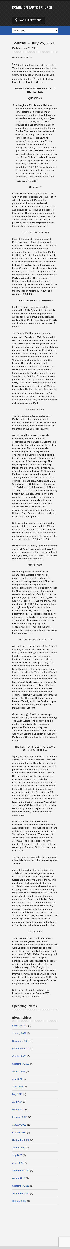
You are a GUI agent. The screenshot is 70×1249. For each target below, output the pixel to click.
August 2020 (18, 1147)
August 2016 (18, 1178)
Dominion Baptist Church (32, 7)
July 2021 (17, 1079)
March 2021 (18, 1109)
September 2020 (20, 1140)
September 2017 (20, 1170)
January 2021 (19, 1124)
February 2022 (20, 1025)
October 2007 (19, 1201)
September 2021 (20, 1063)
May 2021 (17, 1094)
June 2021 (17, 1086)
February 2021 (20, 1117)
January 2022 (19, 1033)
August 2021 (18, 1071)
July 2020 (17, 1155)
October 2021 (19, 1056)
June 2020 (17, 1163)
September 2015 (20, 1185)
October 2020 (19, 1132)
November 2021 (20, 1048)
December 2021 (20, 1041)
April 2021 (17, 1102)
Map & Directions (30, 20)
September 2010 (20, 1193)
